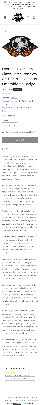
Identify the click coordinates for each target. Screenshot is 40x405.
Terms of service (33, 400)
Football (18, 107)
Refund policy (8, 400)
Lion (25, 107)
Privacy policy (20, 400)
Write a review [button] (20, 378)
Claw (11, 107)
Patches (14, 97)
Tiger (4, 110)
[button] (5, 17)
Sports (30, 107)
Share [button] (6, 149)
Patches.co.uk (12, 397)
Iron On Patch (20, 101)
